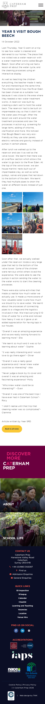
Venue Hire (22, 617)
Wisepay (22, 594)
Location (23, 613)
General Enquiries (22, 578)
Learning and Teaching (22, 606)
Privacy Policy (29, 685)
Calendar (22, 598)
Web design (25, 695)
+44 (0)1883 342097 (22, 567)
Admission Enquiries (22, 574)
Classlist (22, 602)
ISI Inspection (22, 590)
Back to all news (12, 429)
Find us (22, 570)
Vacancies (22, 610)
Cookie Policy (15, 685)
